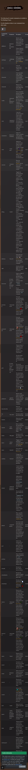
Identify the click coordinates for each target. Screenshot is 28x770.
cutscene (18, 163)
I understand (22, 766)
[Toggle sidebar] (2, 767)
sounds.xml (18, 518)
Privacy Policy (19, 764)
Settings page (7, 759)
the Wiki (20, 444)
